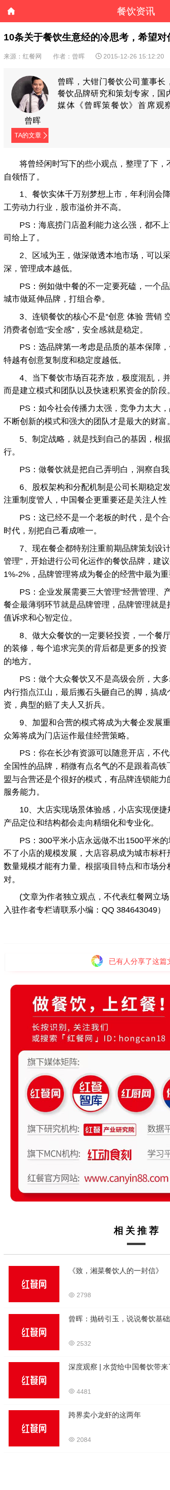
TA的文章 (28, 135)
